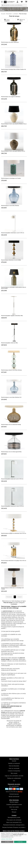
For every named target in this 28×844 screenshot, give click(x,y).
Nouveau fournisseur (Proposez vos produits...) (14, 827)
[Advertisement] (14, 743)
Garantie (14, 761)
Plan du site (14, 809)
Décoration (9, 13)
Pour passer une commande (14, 820)
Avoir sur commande (14, 768)
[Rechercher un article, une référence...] (2, 5)
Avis (14, 780)
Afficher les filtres (22, 20)
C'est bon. (20, 841)
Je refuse (7, 841)
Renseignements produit (14, 817)
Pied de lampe (23, 13)
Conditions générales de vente (14, 804)
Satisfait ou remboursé (14, 763)
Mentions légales (14, 802)
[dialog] (14, 838)
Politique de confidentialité (14, 778)
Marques (14, 812)
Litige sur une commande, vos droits (14, 775)
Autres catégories (7, 20)
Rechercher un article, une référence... (13, 5)
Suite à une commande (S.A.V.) (14, 822)
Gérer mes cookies (14, 807)
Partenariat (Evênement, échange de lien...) (14, 825)
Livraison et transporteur (14, 770)
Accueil (3, 13)
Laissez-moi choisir (6, 839)
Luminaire (15, 13)
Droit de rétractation (14, 765)
